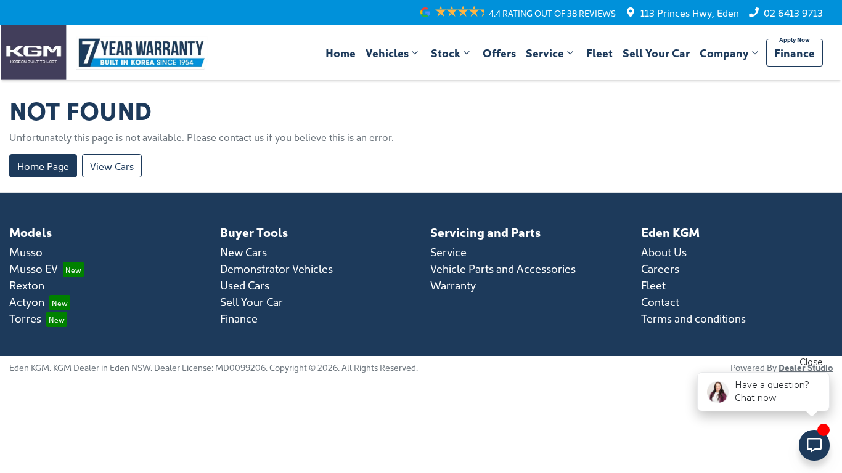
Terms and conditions (693, 318)
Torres (25, 318)
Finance (794, 52)
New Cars (243, 251)
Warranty (453, 285)
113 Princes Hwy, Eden (689, 12)
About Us (664, 251)
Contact (660, 301)
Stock (445, 52)
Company (724, 52)
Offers (499, 52)
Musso (26, 251)
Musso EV (33, 268)
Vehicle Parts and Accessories (503, 268)
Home (340, 52)
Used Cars (244, 285)
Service (545, 52)
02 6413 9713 (793, 12)
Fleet (599, 52)
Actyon (26, 301)
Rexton (26, 285)
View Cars (112, 165)
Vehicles (387, 52)
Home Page (43, 165)
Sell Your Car (656, 52)
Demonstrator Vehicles (276, 268)
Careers (660, 268)
